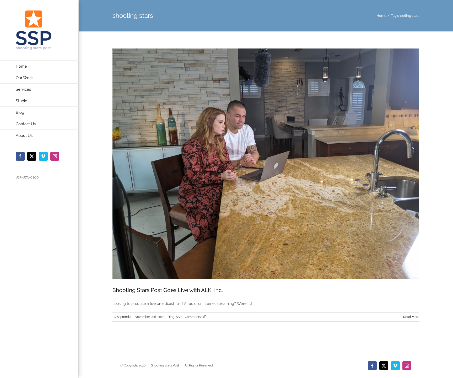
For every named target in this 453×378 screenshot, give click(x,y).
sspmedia (124, 317)
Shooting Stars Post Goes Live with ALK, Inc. (167, 290)
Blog (171, 317)
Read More (411, 317)
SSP (178, 317)
